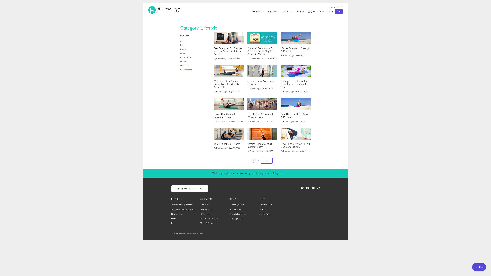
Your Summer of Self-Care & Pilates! (294, 115)
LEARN (286, 12)
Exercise (183, 45)
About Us (204, 204)
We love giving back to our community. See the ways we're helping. (245, 173)
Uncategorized (186, 69)
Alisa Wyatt (220, 121)
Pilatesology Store (237, 204)
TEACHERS (299, 12)
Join (338, 11)
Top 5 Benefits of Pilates (227, 144)
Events (174, 218)
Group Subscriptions (238, 213)
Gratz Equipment (236, 218)
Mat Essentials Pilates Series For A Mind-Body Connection (226, 84)
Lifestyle (183, 61)
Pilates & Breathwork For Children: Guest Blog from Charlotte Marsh (261, 51)
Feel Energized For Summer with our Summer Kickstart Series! (228, 51)
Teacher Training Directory (181, 204)
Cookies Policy (264, 213)
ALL (182, 41)
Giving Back (205, 213)
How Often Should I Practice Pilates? (224, 115)
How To (183, 49)
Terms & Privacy (207, 223)
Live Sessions (176, 213)
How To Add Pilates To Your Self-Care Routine (295, 145)
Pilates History (186, 57)
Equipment (184, 65)
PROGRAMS (273, 12)
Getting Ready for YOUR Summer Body (260, 145)
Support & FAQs (265, 204)
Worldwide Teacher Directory (183, 209)
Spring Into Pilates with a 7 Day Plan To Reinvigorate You (295, 84)
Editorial (183, 53)
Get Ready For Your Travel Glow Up (261, 82)
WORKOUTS (257, 12)
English (317, 12)
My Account (264, 209)
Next (267, 160)
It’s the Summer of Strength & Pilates (295, 50)
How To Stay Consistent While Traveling (260, 115)
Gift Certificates (236, 209)
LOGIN (330, 12)
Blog (173, 223)
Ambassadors (206, 209)
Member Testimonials (209, 218)
